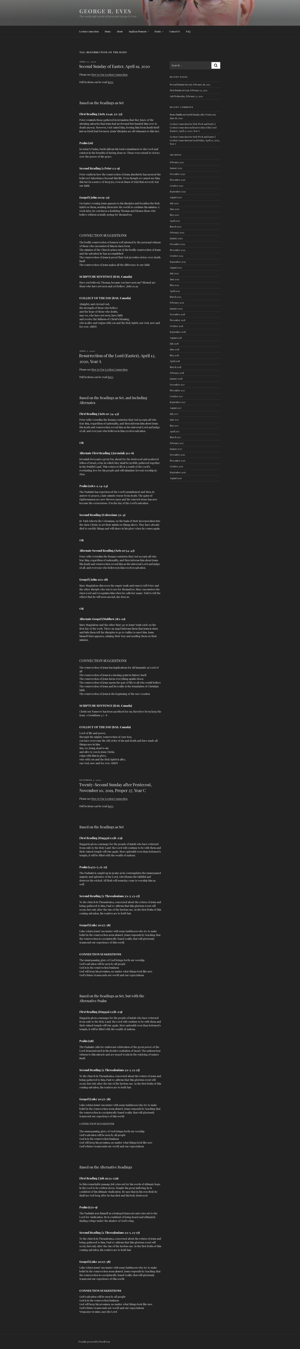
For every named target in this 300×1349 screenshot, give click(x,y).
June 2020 (174, 209)
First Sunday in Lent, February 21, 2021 (188, 90)
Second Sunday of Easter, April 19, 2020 (114, 66)
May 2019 (174, 285)
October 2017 (176, 396)
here (110, 82)
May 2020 (174, 214)
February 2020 (177, 232)
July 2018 (174, 343)
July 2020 (174, 203)
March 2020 (175, 226)
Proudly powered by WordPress (94, 1341)
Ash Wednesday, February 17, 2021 (186, 96)
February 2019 (177, 302)
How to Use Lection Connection (109, 74)
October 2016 (176, 466)
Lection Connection (89, 31)
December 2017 (177, 384)
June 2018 (174, 349)
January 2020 (176, 238)
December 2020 (177, 174)
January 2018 (176, 378)
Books (158, 31)
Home (108, 31)
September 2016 (178, 472)
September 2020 (178, 191)
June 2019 (174, 279)
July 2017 (174, 413)
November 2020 (177, 179)
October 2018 (176, 326)
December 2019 (177, 244)
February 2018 (177, 372)
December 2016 (177, 454)
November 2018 (177, 320)
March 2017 (175, 437)
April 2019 (175, 291)
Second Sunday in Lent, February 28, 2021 (190, 84)
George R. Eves (105, 11)
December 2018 (177, 314)
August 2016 (176, 478)
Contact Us (174, 31)
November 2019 (177, 250)
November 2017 (177, 390)
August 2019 (176, 267)
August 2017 (175, 407)
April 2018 (175, 361)
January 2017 (176, 448)
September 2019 (178, 261)
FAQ (188, 31)
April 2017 (175, 431)
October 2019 (176, 255)
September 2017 (177, 402)
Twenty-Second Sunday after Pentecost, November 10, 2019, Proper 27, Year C (115, 787)
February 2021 (177, 162)
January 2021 (176, 168)
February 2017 (177, 443)
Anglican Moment (137, 31)
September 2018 (178, 331)
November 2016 (177, 460)
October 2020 (176, 185)
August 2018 (176, 337)
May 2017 (174, 425)
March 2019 (175, 296)
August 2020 (176, 197)
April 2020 (175, 220)
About (120, 31)
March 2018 (175, 367)
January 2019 (176, 308)
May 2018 (174, 355)
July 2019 (174, 273)
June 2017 (174, 419)
